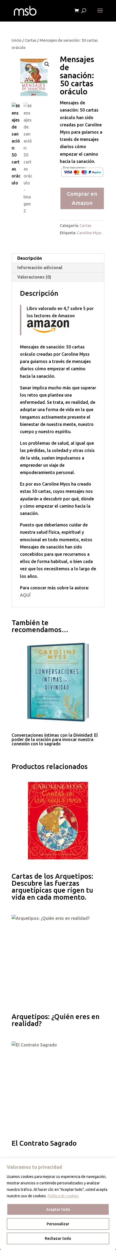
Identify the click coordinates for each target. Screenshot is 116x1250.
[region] (58, 1204)
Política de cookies (63, 1196)
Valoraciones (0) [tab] (34, 277)
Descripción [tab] (29, 258)
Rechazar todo (58, 1238)
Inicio (17, 40)
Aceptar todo (58, 1209)
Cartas (30, 40)
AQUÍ (26, 595)
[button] (47, 64)
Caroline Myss (89, 233)
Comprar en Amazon (82, 198)
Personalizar (58, 1224)
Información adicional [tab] (39, 267)
